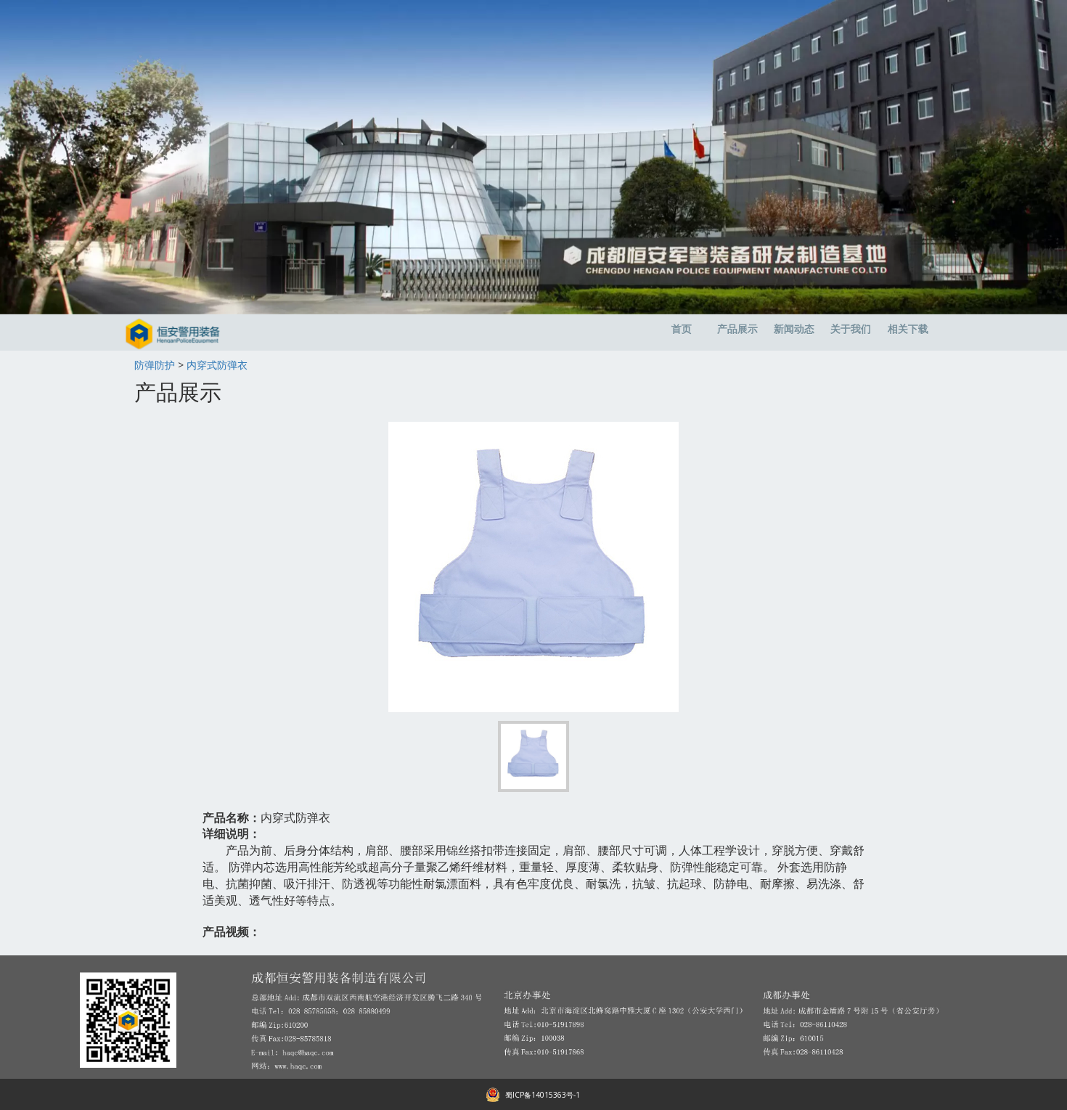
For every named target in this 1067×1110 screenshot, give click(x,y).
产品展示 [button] (737, 329)
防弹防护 (154, 365)
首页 (681, 329)
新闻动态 (794, 329)
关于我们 (850, 329)
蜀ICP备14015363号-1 (542, 1095)
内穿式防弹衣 (217, 365)
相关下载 (908, 329)
